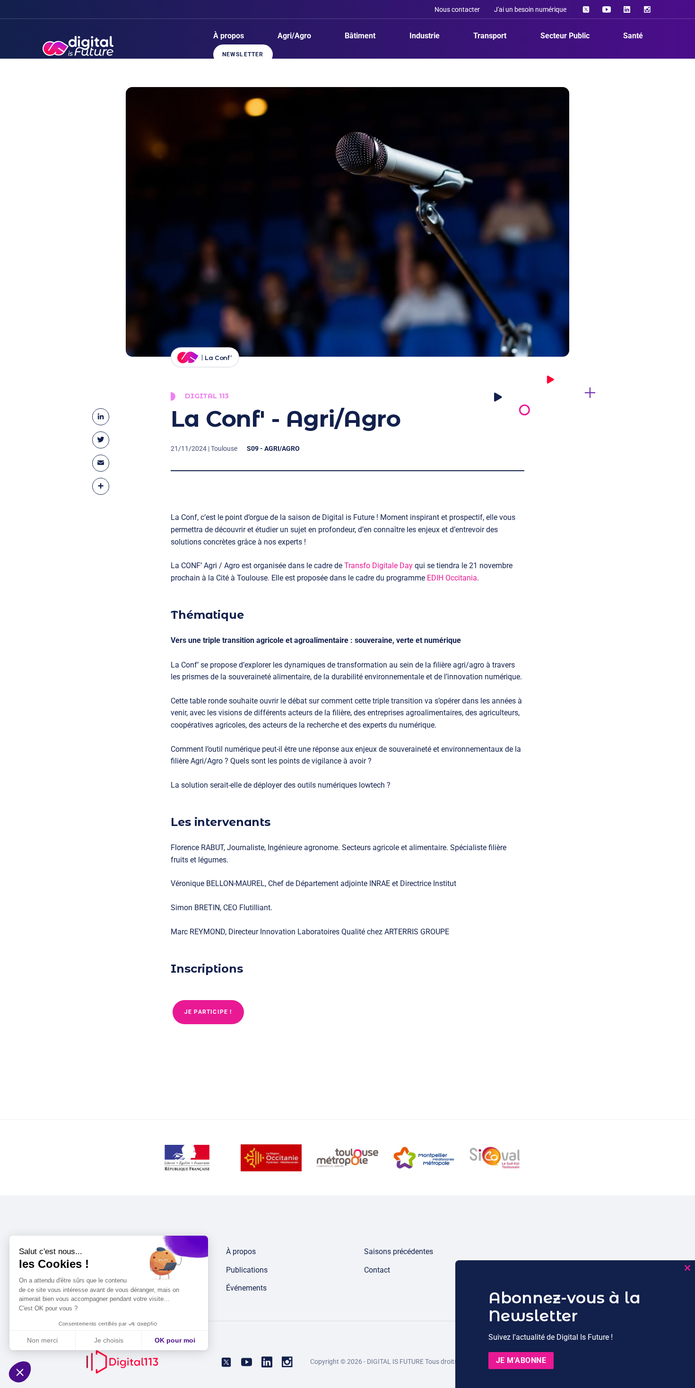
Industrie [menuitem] (424, 35)
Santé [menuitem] (633, 35)
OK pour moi (175, 1340)
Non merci (42, 1340)
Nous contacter (457, 9)
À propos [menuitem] (228, 35)
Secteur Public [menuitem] (565, 35)
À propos (241, 1251)
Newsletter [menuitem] (243, 54)
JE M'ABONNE (521, 1360)
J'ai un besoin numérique (530, 9)
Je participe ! (208, 1012)
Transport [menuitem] (489, 35)
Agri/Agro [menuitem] (294, 35)
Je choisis (108, 1340)
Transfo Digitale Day (378, 565)
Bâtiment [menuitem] (360, 35)
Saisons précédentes (398, 1251)
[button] (20, 1372)
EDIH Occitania (452, 577)
